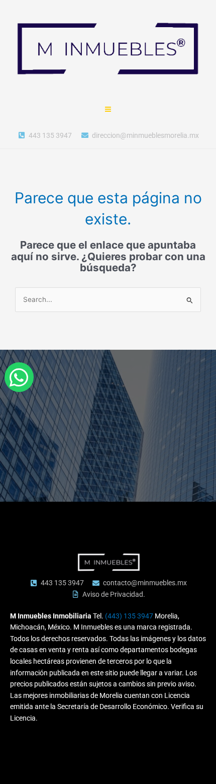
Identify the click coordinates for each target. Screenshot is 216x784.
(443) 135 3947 (129, 616)
